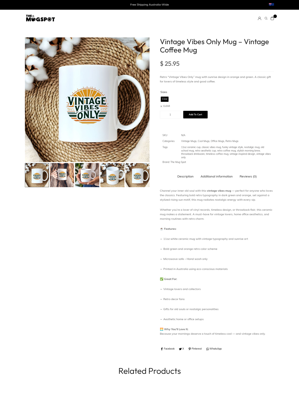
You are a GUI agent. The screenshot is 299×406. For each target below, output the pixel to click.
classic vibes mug (211, 147)
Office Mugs (217, 141)
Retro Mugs (231, 141)
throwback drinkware (193, 154)
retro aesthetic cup (205, 151)
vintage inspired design (242, 154)
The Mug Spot (178, 162)
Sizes (163, 92)
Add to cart (195, 115)
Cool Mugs (204, 141)
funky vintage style (232, 147)
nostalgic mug (252, 147)
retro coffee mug (226, 151)
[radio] (165, 99)
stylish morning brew (248, 151)
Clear (166, 106)
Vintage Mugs (189, 141)
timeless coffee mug (217, 154)
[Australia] (271, 4)
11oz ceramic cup (191, 147)
